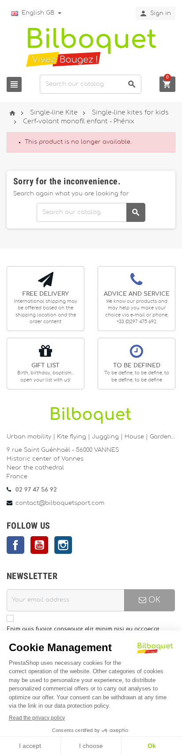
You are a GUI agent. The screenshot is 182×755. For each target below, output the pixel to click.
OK (153, 600)
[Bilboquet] (91, 47)
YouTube (39, 545)
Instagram (63, 545)
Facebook (15, 545)
